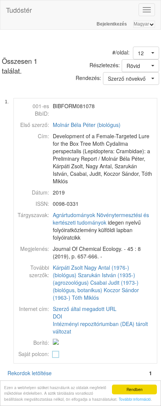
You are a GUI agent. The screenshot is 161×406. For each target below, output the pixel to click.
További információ (135, 399)
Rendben (135, 389)
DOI (57, 316)
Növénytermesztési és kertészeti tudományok (101, 218)
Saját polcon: (33, 354)
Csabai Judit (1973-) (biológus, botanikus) (96, 286)
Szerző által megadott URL (84, 308)
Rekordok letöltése (29, 373)
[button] (146, 53)
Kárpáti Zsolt (68, 267)
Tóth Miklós (85, 297)
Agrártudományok (74, 215)
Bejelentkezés (112, 24)
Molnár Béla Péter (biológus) (87, 124)
